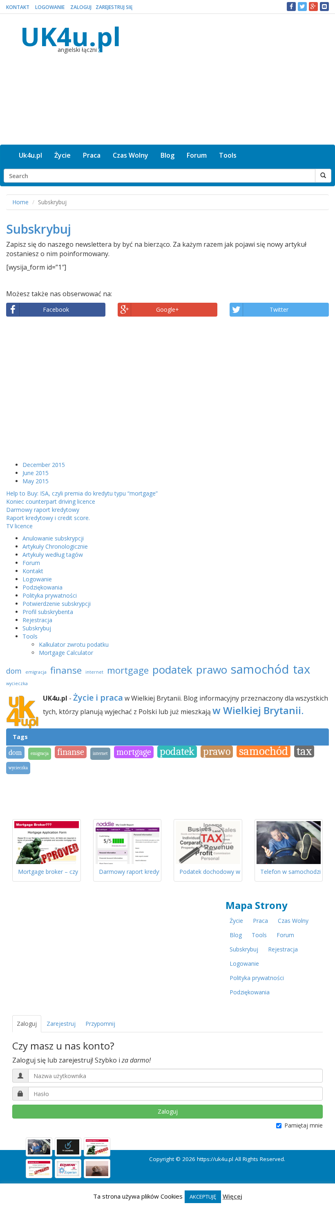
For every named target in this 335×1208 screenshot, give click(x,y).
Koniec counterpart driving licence (50, 501)
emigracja (36, 672)
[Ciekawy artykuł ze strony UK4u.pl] (324, 6)
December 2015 (43, 465)
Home (20, 202)
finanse (66, 670)
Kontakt (17, 7)
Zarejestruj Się (114, 7)
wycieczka (17, 683)
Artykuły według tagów (52, 554)
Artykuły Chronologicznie (55, 546)
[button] (291, 6)
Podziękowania (42, 587)
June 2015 (35, 473)
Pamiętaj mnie (303, 1125)
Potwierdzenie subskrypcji (56, 603)
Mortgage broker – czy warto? (58, 871)
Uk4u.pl (30, 155)
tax (301, 669)
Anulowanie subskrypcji (53, 538)
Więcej (232, 1196)
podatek (172, 669)
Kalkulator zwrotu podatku (74, 644)
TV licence (19, 526)
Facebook (56, 309)
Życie (62, 155)
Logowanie (50, 7)
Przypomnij (100, 1023)
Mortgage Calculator (66, 652)
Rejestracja (37, 620)
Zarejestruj (61, 1023)
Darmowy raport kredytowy (42, 510)
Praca (91, 155)
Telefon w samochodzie (292, 871)
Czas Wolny (130, 155)
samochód (260, 669)
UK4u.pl (70, 36)
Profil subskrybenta (47, 612)
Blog (167, 155)
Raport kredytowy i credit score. (48, 518)
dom (14, 671)
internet (94, 672)
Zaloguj (81, 7)
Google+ (167, 309)
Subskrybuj (36, 628)
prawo (211, 669)
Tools (228, 155)
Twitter (279, 309)
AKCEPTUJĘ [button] (203, 1196)
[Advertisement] (231, 79)
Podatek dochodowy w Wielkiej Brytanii (231, 871)
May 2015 (35, 481)
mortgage (128, 670)
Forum (197, 155)
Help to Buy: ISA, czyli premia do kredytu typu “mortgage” (82, 493)
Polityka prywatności (49, 595)
